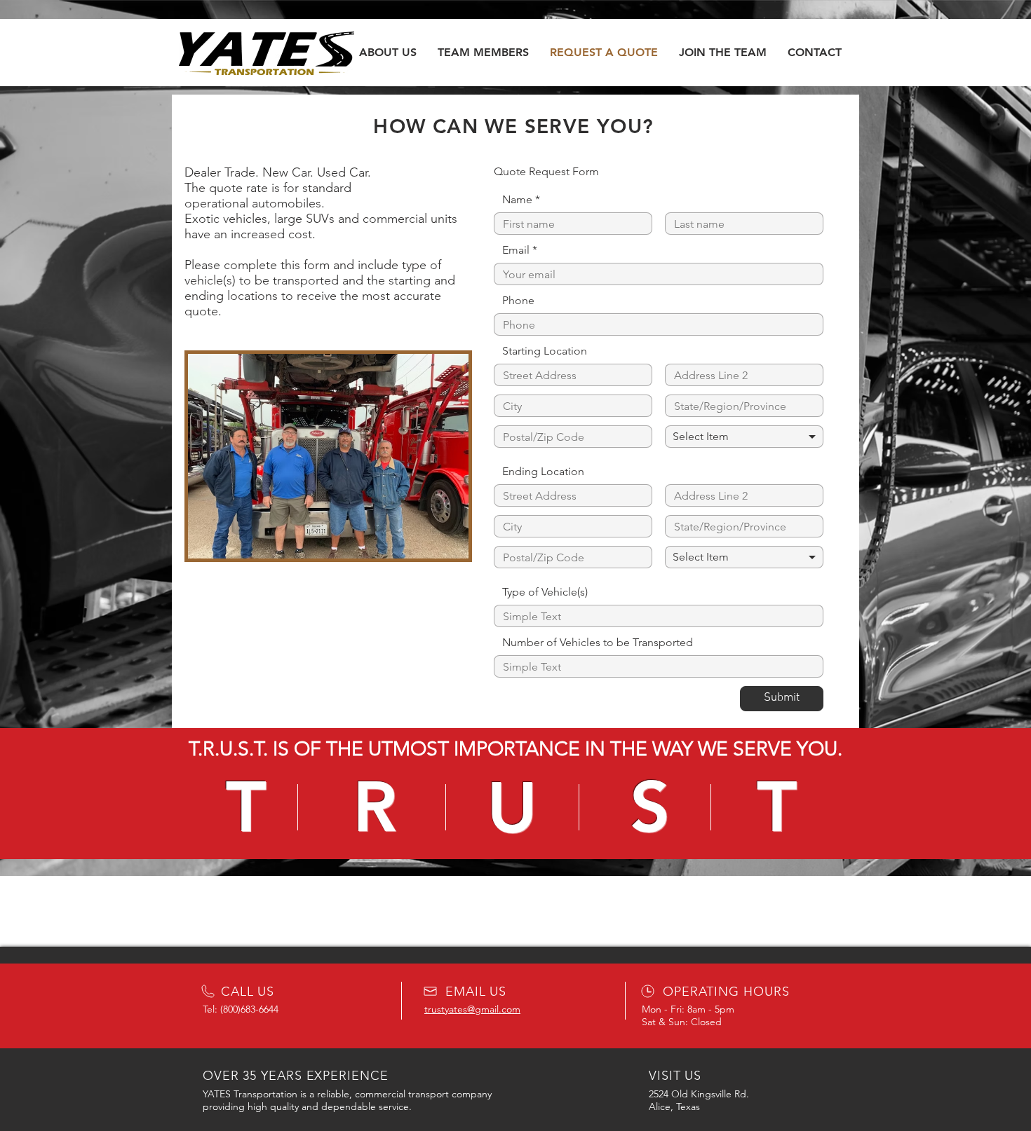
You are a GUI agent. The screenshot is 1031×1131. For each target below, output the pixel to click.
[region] (515, 806)
